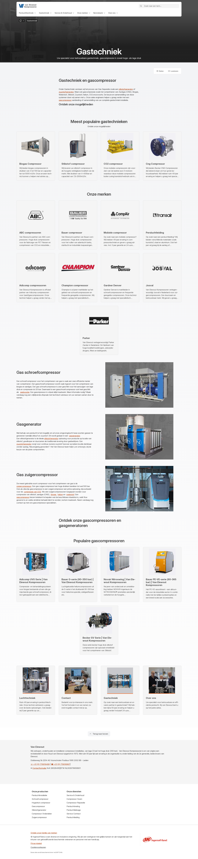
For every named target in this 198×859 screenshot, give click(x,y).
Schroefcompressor (40, 799)
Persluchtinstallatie (39, 795)
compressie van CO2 (32, 492)
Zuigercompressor (39, 817)
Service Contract (74, 814)
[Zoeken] (141, 6)
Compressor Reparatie (76, 803)
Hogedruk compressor (41, 803)
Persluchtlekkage (74, 810)
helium (60, 494)
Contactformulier (39, 768)
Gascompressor (38, 806)
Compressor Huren (74, 799)
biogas (53, 494)
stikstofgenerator (126, 89)
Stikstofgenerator (39, 810)
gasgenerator (74, 436)
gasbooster (24, 392)
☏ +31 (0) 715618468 (40, 764)
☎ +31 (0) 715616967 (60, 764)
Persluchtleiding (73, 817)
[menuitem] (27, 13)
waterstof (70, 494)
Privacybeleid (36, 843)
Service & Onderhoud (75, 795)
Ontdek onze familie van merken (44, 833)
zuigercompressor (23, 486)
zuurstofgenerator (66, 92)
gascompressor (65, 100)
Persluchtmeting (73, 806)
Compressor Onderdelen (42, 814)
